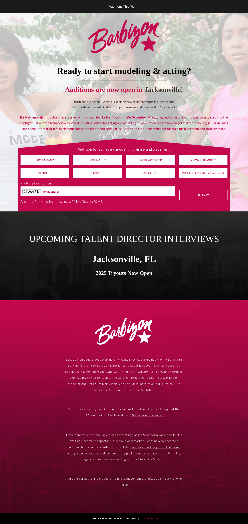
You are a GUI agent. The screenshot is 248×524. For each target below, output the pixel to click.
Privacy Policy (149, 518)
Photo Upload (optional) (37, 183)
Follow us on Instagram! (147, 415)
